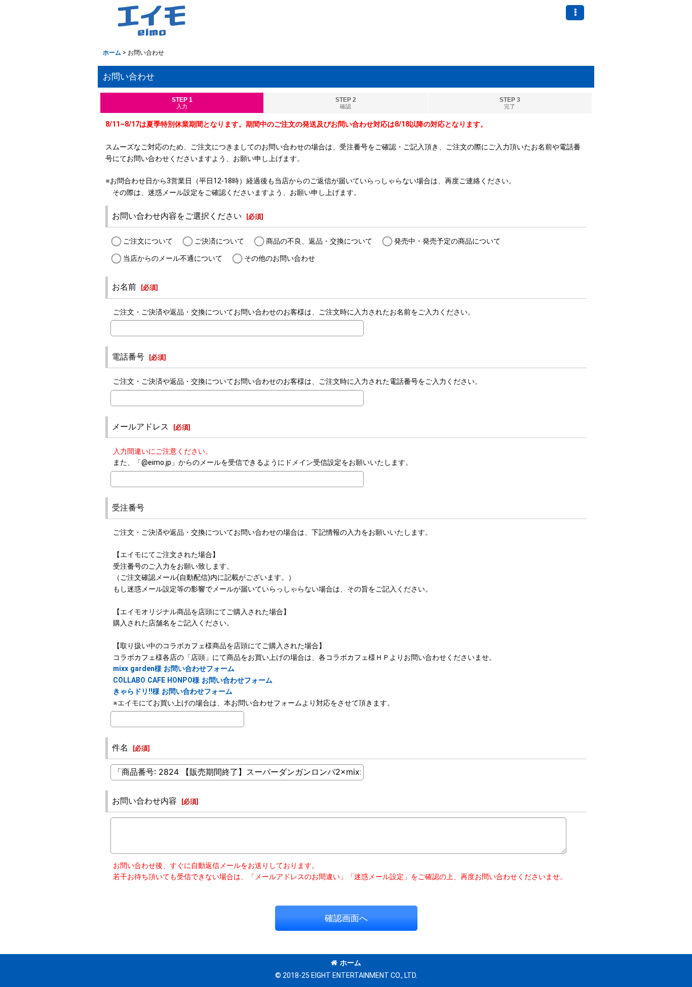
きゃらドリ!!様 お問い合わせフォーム (173, 691)
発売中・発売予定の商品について (447, 241)
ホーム (350, 963)
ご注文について (148, 241)
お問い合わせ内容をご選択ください (177, 216)
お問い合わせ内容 (144, 801)
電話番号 (128, 357)
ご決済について (219, 241)
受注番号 (128, 507)
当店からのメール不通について (172, 258)
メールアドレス (140, 426)
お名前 (124, 287)
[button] (575, 12)
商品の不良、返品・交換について (319, 241)
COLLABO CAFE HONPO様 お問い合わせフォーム (193, 680)
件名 (120, 748)
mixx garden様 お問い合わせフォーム (174, 668)
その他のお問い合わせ (279, 258)
